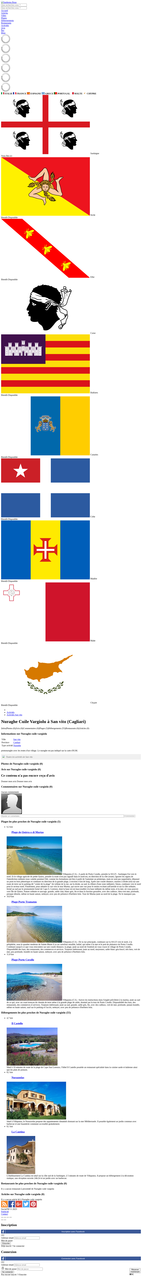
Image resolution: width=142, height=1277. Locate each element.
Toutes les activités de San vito (19, 757)
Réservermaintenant (135, 1271)
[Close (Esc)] (2, 1217)
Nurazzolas (18, 1077)
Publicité (5, 1211)
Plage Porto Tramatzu (24, 901)
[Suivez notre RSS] (4, 1206)
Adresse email (7, 1238)
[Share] (5, 1217)
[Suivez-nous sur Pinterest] (33, 1206)
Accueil (4, 10)
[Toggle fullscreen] (8, 1217)
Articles (4, 13)
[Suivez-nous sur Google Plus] (19, 1206)
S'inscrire (22, 1274)
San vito (17, 739)
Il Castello (17, 1023)
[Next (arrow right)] (5, 1219)
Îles (2, 30)
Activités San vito (14, 715)
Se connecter (18, 1246)
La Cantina (18, 1131)
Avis (3, 28)
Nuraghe (17, 745)
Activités (5, 25)
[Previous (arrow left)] (2, 1219)
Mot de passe (7, 1240)
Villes (3, 15)
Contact (4, 1214)
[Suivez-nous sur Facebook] (12, 1206)
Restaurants (6, 23)
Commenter (129, 816)
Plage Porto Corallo (23, 959)
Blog (3, 33)
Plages (4, 18)
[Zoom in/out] (10, 1217)
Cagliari (16, 742)
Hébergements (7, 20)
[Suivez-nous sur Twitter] (26, 1206)
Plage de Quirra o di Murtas (28, 832)
